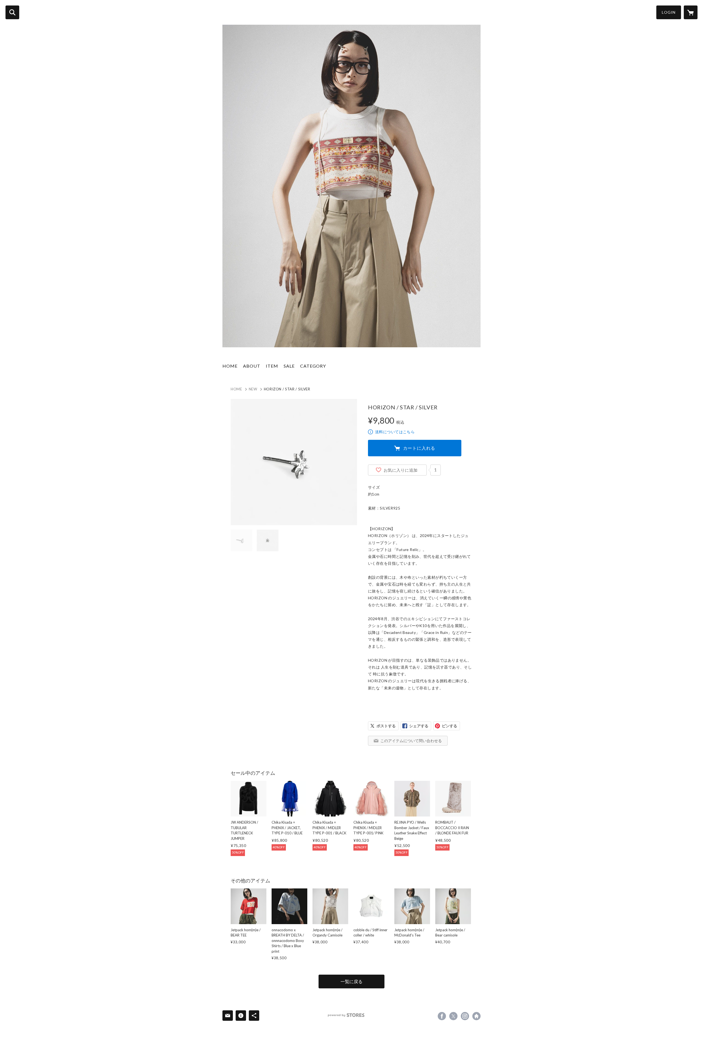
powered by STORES (346, 1015)
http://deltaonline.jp (476, 1016)
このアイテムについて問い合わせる (411, 740)
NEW (253, 389)
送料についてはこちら (395, 431)
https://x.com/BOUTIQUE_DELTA (453, 1016)
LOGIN (669, 12)
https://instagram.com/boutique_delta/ (465, 1016)
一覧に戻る (351, 981)
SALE (289, 365)
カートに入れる (419, 448)
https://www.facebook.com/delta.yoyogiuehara (442, 1016)
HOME (230, 365)
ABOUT (251, 365)
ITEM (272, 365)
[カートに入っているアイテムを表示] (691, 12)
